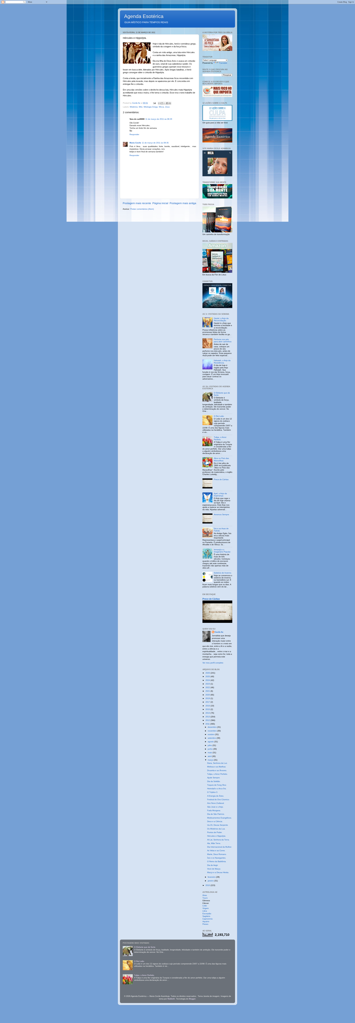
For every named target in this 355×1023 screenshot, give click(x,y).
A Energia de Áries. (215, 796)
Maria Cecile (135, 143)
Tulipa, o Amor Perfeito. (220, 438)
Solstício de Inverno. (223, 573)
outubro (211, 734)
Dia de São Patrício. (216, 814)
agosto (211, 742)
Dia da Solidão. (213, 781)
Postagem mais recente (137, 203)
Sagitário (206, 916)
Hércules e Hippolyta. (216, 836)
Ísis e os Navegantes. (216, 858)
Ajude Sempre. (213, 778)
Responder (134, 134)
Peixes (205, 924)
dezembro (212, 727)
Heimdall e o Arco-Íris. (216, 789)
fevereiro (212, 877)
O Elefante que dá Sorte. (145, 947)
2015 (208, 709)
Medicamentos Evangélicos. (219, 818)
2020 (208, 695)
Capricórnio (207, 919)
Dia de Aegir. (212, 865)
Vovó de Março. (214, 869)
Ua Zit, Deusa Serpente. (217, 825)
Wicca (161, 107)
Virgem (205, 908)
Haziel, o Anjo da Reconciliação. (221, 319)
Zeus (167, 107)
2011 (208, 724)
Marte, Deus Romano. (217, 854)
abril (210, 756)
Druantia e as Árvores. (217, 770)
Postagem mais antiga (183, 203)
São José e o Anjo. (215, 807)
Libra (204, 911)
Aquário (205, 921)
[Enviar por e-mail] (159, 103)
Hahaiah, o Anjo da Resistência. (222, 361)
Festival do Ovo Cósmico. (218, 800)
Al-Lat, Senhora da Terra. (218, 840)
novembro (212, 731)
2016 (208, 706)
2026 (208, 673)
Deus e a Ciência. (215, 821)
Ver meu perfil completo (212, 663)
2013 (208, 717)
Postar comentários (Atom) (142, 209)
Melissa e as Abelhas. (216, 767)
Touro (205, 898)
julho (210, 745)
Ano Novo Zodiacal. (215, 803)
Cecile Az (219, 632)
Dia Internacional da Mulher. (219, 847)
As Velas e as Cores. (216, 851)
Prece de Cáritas (221, 479)
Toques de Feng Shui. (217, 785)
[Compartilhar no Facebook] (167, 103)
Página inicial (160, 203)
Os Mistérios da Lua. (216, 829)
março (211, 760)
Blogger (192, 999)
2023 (208, 684)
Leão (204, 906)
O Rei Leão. (219, 416)
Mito (141, 107)
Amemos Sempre (221, 515)
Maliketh (171, 999)
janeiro (211, 881)
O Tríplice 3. (212, 792)
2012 (208, 720)
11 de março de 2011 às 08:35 (155, 143)
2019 (208, 698)
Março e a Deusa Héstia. (218, 872)
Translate (223, 63)
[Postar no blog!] (162, 103)
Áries (204, 895)
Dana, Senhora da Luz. (217, 763)
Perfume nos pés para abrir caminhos (222, 340)
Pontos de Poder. (214, 832)
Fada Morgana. (214, 810)
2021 (208, 691)
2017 (208, 702)
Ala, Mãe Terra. (214, 843)
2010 (208, 885)
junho (210, 749)
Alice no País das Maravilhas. (221, 459)
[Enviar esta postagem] (154, 103)
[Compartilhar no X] (164, 103)
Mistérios (134, 107)
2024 (208, 680)
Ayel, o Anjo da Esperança (220, 494)
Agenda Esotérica (143, 16)
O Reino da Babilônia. (216, 861)
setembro (212, 738)
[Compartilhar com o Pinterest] (169, 103)
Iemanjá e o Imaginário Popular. (222, 551)
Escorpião (206, 914)
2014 (208, 713)
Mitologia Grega (151, 107)
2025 (208, 676)
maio (210, 753)
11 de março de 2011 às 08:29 (158, 119)
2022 (208, 687)
